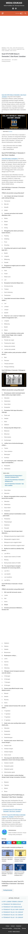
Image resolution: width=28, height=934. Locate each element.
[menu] (3, 13)
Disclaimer (18, 926)
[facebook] (13, 8)
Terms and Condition (7, 928)
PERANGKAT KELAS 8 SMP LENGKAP (13, 909)
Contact (13, 926)
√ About (7, 926)
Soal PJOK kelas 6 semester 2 (10, 158)
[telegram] (16, 8)
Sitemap (24, 928)
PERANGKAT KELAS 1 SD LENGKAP (13, 917)
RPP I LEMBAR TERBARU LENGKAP (13, 901)
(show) (10, 131)
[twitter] (9, 842)
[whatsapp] (18, 842)
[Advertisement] (14, 31)
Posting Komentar (6, 61)
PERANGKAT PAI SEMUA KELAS (12, 904)
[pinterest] (14, 842)
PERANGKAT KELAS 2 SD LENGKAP (13, 915)
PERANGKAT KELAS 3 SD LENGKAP (13, 912)
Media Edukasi (14, 3)
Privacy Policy (17, 928)
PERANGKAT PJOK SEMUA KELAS (12, 907)
